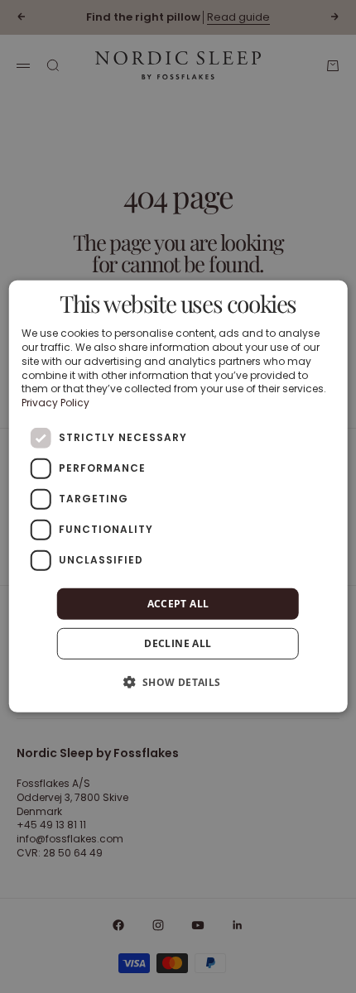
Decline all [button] (177, 643)
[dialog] (178, 496)
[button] (177, 682)
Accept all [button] (178, 604)
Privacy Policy (55, 403)
